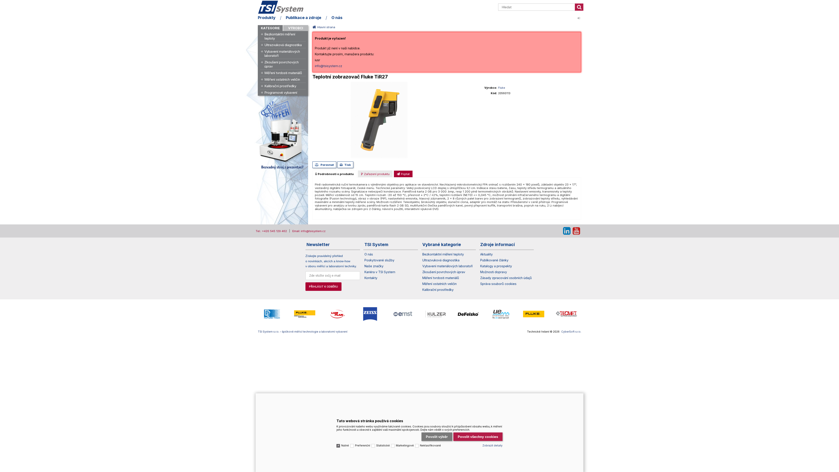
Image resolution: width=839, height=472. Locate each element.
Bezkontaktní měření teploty (279, 36)
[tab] (334, 173)
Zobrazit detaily (492, 445)
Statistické (383, 445)
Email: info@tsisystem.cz (309, 231)
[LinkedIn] (566, 231)
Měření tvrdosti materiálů (283, 73)
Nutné (345, 445)
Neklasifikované (430, 445)
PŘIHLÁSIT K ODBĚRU (323, 286)
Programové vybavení (280, 92)
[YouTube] (576, 231)
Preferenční (362, 445)
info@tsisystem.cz (328, 66)
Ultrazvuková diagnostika (283, 45)
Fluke (501, 87)
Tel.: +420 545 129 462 (271, 231)
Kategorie (270, 28)
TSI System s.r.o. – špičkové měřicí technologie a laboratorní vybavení (283, 7)
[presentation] (335, 174)
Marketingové (405, 445)
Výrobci (295, 28)
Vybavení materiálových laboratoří (282, 53)
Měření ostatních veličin (282, 79)
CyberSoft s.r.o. (571, 331)
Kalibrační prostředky (280, 86)
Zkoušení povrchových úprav (281, 64)
